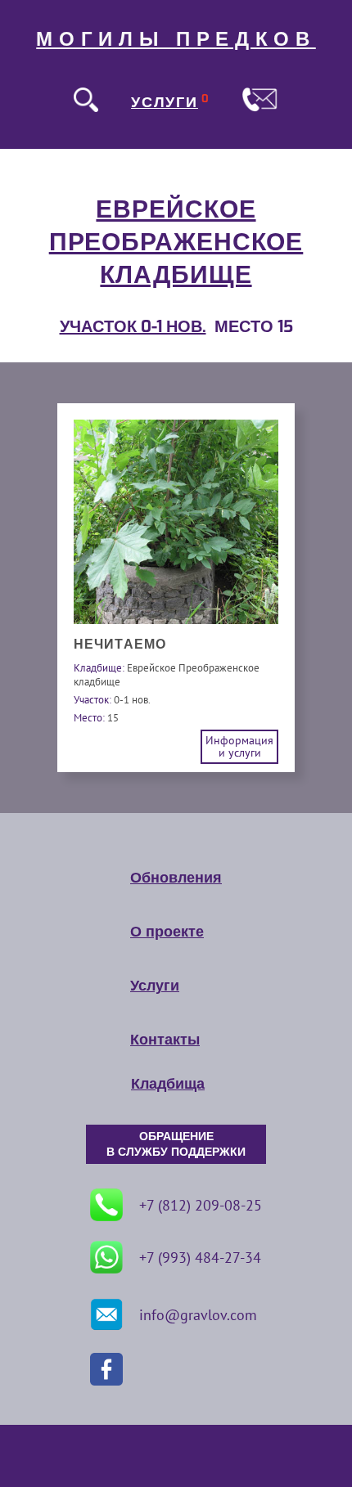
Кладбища (168, 1084)
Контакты (165, 1039)
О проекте (167, 931)
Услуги (154, 985)
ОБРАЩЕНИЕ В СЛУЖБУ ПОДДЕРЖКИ (176, 1144)
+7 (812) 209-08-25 (200, 1205)
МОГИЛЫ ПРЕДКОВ (176, 39)
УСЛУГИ (164, 102)
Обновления (176, 877)
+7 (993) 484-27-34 (200, 1257)
